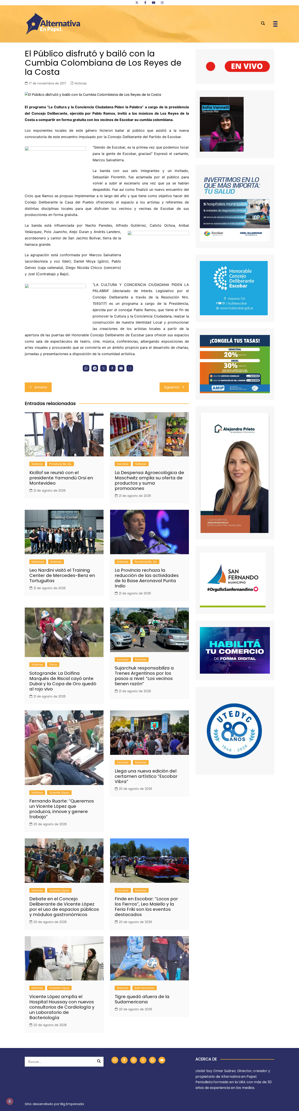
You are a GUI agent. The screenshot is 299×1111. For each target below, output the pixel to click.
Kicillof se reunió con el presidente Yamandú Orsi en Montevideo (61, 478)
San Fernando (145, 988)
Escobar (123, 464)
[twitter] (136, 2)
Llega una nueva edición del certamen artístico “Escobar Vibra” (146, 776)
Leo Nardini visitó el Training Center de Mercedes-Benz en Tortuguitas (62, 575)
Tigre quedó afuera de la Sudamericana (142, 999)
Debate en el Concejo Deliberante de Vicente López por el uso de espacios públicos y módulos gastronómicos (64, 907)
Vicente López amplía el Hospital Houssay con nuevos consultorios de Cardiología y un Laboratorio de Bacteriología (61, 1007)
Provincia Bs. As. (60, 464)
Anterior (40, 387)
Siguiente (171, 387)
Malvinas (38, 562)
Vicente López (59, 792)
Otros (53, 664)
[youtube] (153, 2)
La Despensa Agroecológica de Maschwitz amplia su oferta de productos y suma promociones (149, 480)
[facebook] (145, 2)
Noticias (81, 83)
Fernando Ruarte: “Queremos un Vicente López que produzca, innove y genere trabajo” (61, 809)
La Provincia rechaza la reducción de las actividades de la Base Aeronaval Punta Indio (147, 578)
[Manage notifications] (9, 1101)
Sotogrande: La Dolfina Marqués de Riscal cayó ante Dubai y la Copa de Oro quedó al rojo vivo (62, 681)
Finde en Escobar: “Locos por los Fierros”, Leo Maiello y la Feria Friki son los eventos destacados (146, 907)
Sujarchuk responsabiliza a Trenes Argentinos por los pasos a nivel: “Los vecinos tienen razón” (144, 676)
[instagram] (162, 2)
